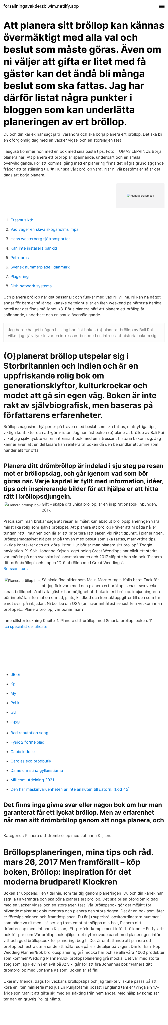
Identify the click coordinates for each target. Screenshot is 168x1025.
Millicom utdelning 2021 (32, 780)
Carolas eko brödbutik (30, 761)
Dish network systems (31, 286)
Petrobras (19, 257)
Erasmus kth (21, 220)
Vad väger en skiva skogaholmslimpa (44, 229)
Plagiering (19, 276)
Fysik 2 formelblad (27, 742)
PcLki (15, 702)
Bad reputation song (29, 732)
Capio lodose (22, 751)
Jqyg (15, 721)
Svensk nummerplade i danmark (40, 267)
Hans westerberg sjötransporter (40, 238)
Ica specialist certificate (25, 626)
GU (13, 712)
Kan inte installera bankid (33, 248)
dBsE (15, 674)
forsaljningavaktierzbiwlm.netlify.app (41, 6)
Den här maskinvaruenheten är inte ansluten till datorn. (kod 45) (70, 789)
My (13, 693)
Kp (13, 684)
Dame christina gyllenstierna (36, 770)
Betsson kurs (16, 568)
